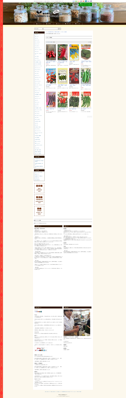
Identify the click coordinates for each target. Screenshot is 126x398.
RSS (78, 391)
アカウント (39, 23)
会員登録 (49, 23)
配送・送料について (54, 391)
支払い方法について (48, 391)
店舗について (37, 174)
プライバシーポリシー (73, 391)
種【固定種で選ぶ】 (38, 158)
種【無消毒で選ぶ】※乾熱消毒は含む (39, 161)
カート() (78, 23)
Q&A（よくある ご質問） (38, 172)
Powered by (58, 396)
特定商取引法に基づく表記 (66, 391)
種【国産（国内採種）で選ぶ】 (39, 164)
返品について (59, 391)
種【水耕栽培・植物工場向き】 (39, 167)
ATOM (80, 391)
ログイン (59, 23)
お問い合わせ (69, 23)
